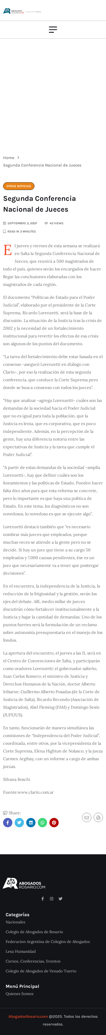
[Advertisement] (53, 93)
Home (9, 157)
